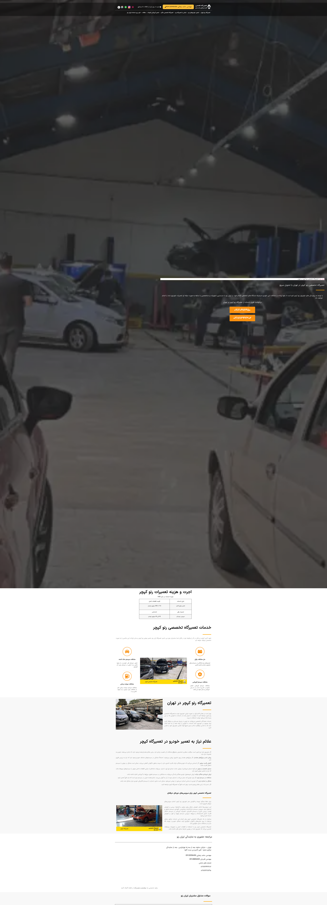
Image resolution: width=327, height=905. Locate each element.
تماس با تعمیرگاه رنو (180, 13)
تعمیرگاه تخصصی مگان (167, 13)
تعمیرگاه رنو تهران (205, 13)
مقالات (144, 13)
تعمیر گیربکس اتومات (153, 13)
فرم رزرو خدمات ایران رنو (133, 13)
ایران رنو (322, 279)
